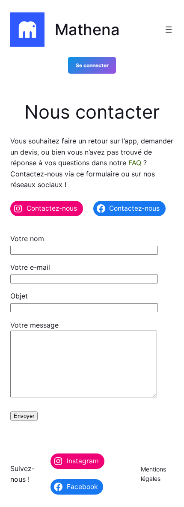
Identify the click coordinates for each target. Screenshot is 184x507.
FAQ (135, 162)
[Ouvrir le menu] (168, 29)
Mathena (87, 29)
